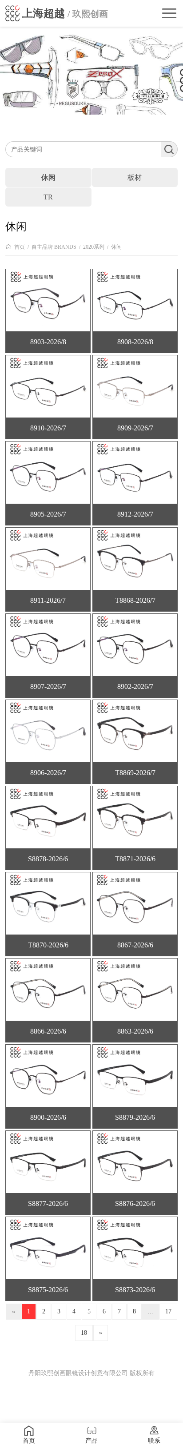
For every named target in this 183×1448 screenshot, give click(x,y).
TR (48, 197)
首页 (19, 247)
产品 (91, 1440)
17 (168, 1311)
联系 (154, 1440)
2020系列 (93, 247)
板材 (134, 177)
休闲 (116, 247)
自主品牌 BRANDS (54, 247)
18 (84, 1332)
